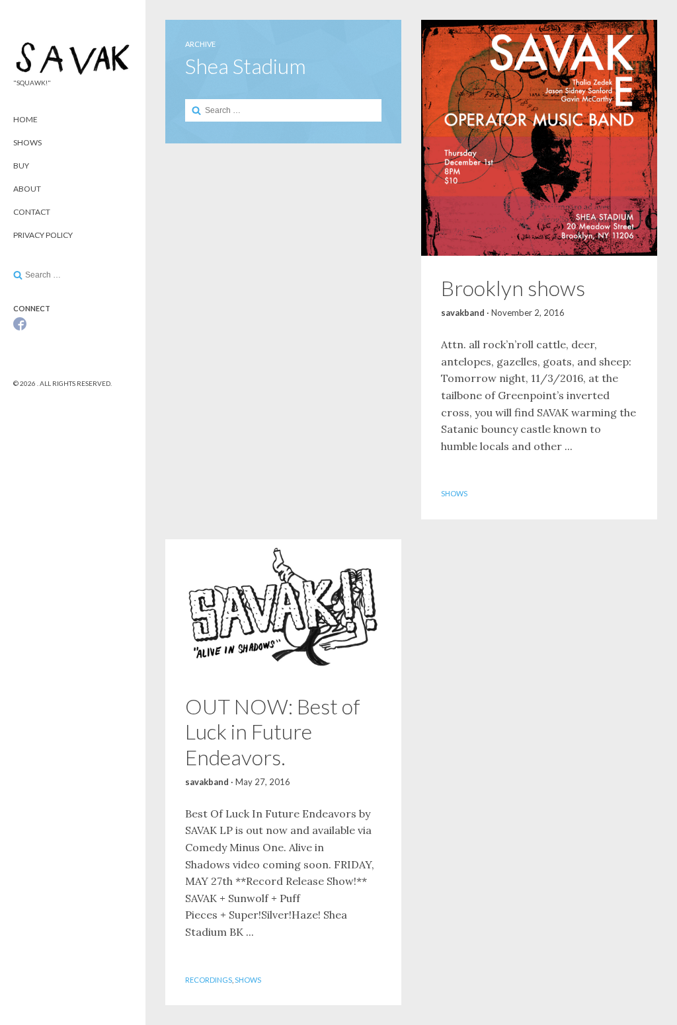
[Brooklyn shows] (539, 138)
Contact (31, 212)
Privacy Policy (43, 235)
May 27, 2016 (262, 782)
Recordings (208, 979)
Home (25, 119)
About (27, 189)
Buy (21, 166)
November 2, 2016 (528, 312)
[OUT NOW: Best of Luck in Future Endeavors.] (283, 606)
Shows (27, 142)
